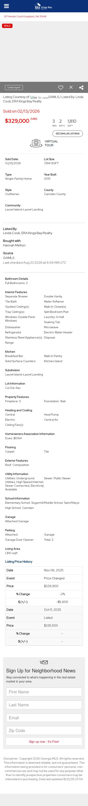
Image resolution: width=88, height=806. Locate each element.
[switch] (61, 87)
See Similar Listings (67, 133)
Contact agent (14, 87)
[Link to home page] (44, 6)
